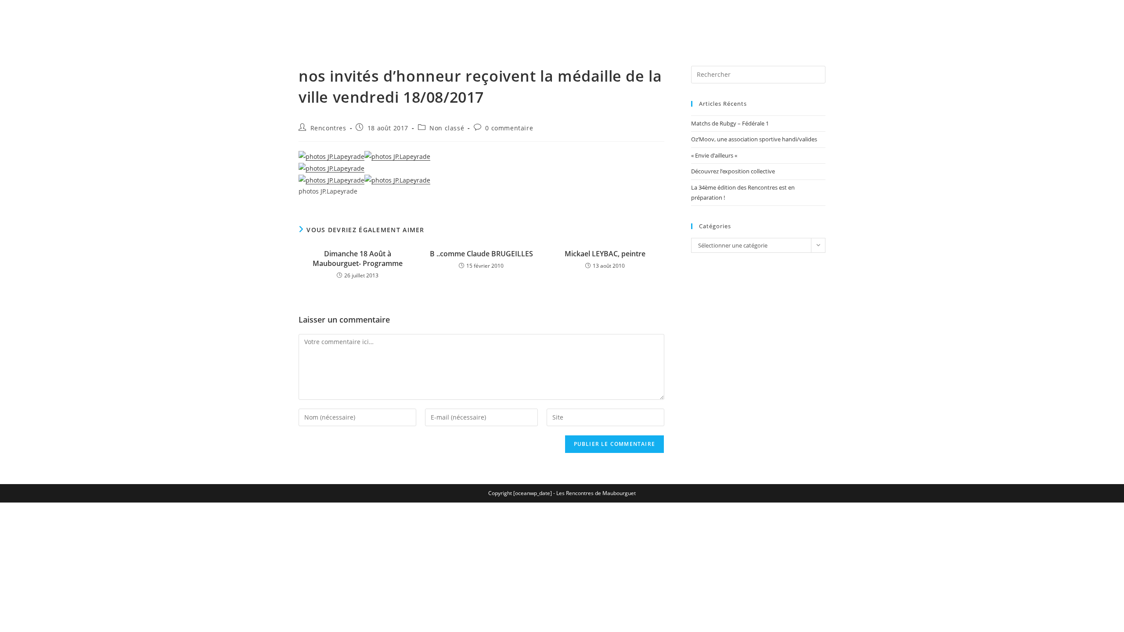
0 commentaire (509, 128)
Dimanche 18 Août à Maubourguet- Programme (358, 258)
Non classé (446, 128)
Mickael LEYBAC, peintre (605, 254)
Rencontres (328, 128)
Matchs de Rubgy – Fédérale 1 (730, 123)
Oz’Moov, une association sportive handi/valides (754, 139)
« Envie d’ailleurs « (715, 155)
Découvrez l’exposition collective (733, 171)
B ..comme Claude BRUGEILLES (481, 254)
